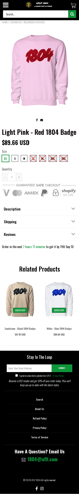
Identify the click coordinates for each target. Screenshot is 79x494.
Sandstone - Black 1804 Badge (20, 328)
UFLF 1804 (35, 480)
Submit (61, 368)
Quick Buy (20, 310)
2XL (53, 158)
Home (5, 22)
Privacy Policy (58, 375)
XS (5, 158)
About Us (39, 409)
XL (42, 158)
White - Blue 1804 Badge (59, 328)
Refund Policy (39, 418)
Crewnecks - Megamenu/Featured (27, 22)
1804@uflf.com (42, 459)
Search (39, 399)
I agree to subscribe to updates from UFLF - (41, 375)
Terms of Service (39, 437)
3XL (64, 158)
